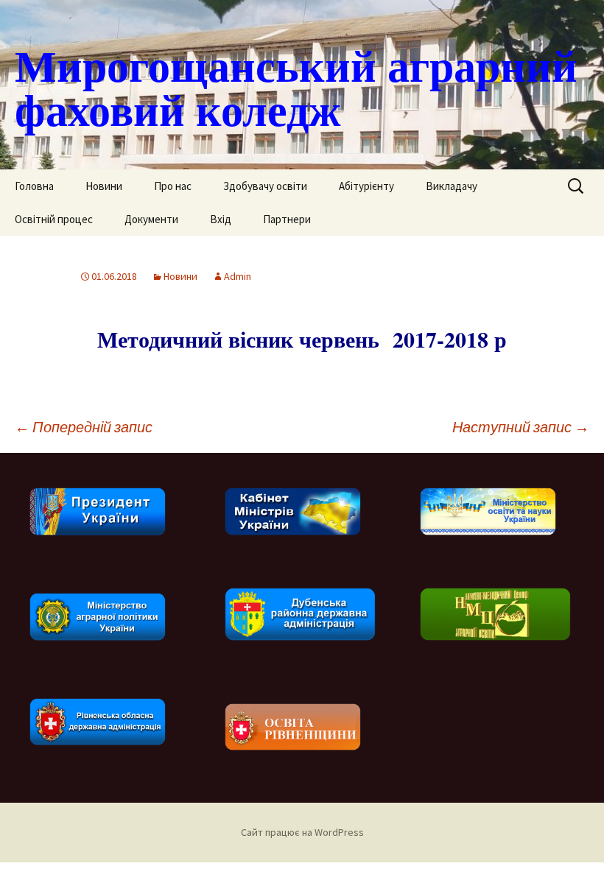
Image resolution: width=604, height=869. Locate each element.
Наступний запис (520, 427)
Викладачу (451, 186)
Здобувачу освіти (265, 186)
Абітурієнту (366, 186)
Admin (237, 276)
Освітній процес (54, 219)
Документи (151, 219)
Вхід (220, 219)
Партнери (287, 219)
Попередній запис (83, 427)
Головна (34, 186)
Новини (103, 186)
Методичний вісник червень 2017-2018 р (302, 339)
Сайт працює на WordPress (302, 832)
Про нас (173, 186)
